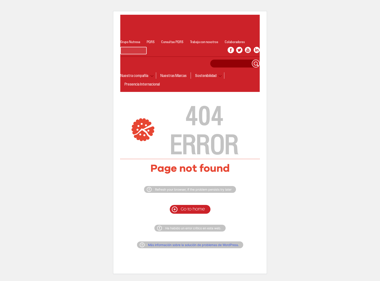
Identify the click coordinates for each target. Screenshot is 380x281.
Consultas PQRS (172, 42)
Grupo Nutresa (130, 42)
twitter (239, 50)
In (256, 50)
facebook (231, 50)
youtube (248, 50)
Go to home (193, 209)
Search (256, 64)
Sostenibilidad (205, 75)
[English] (162, 50)
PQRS (151, 42)
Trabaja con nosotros (204, 42)
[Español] (133, 50)
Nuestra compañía (134, 75)
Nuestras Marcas (173, 75)
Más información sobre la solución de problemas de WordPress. (193, 245)
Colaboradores (235, 42)
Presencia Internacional (142, 84)
